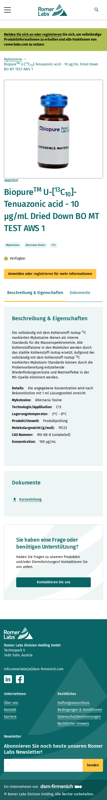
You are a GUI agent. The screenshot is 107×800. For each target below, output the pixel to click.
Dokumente (80, 292)
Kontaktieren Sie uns (53, 582)
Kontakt (10, 710)
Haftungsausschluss (73, 703)
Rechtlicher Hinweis (73, 723)
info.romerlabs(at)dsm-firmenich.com (33, 669)
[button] (96, 10)
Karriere (10, 717)
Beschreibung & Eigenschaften (35, 292)
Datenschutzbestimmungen (79, 717)
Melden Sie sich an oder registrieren (33, 34)
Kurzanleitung (30, 499)
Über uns (11, 703)
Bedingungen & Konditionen (79, 710)
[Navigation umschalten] (7, 9)
